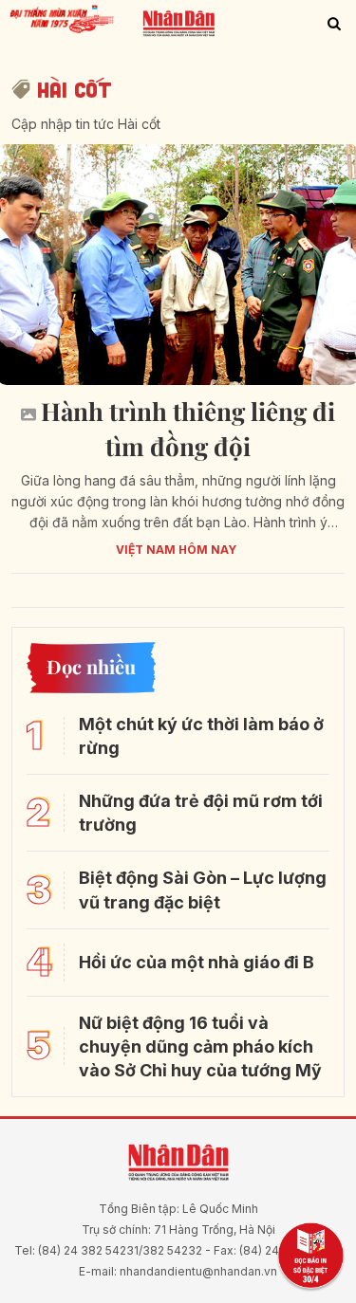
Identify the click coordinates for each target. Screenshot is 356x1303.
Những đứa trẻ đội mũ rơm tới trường (201, 813)
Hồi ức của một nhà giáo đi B (196, 962)
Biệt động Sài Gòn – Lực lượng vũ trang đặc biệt (203, 889)
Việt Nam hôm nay (176, 549)
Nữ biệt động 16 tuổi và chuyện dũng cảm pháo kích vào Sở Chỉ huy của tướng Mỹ (200, 1046)
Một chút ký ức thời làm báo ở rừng (201, 736)
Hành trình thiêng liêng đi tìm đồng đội (188, 428)
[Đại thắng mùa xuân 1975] (64, 17)
